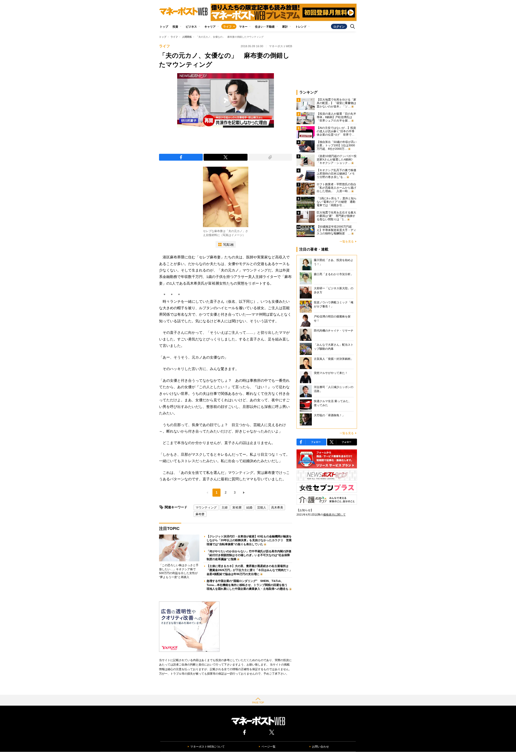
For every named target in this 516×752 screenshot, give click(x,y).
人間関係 (187, 36)
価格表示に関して (334, 514)
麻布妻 (200, 514)
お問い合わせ (320, 746)
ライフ (227, 26)
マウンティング (206, 507)
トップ (164, 26)
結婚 (249, 507)
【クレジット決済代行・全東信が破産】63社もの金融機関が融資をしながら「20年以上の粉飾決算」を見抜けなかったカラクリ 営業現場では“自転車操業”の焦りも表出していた (249, 540)
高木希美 (277, 507)
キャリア (210, 26)
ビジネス (191, 26)
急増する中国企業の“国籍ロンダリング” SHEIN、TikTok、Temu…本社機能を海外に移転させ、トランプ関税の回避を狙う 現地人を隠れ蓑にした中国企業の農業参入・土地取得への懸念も (248, 584)
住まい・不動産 (265, 26)
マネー (243, 26)
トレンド (301, 26)
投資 (175, 26)
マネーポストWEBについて (207, 746)
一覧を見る (347, 241)
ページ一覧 (268, 746)
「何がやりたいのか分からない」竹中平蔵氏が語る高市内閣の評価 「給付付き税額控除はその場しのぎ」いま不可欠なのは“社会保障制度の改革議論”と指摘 (250, 555)
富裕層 (236, 507)
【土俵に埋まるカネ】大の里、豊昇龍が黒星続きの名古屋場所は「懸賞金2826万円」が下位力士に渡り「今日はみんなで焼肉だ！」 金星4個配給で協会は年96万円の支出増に (251, 569)
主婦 (225, 507)
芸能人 (261, 507)
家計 (285, 26)
